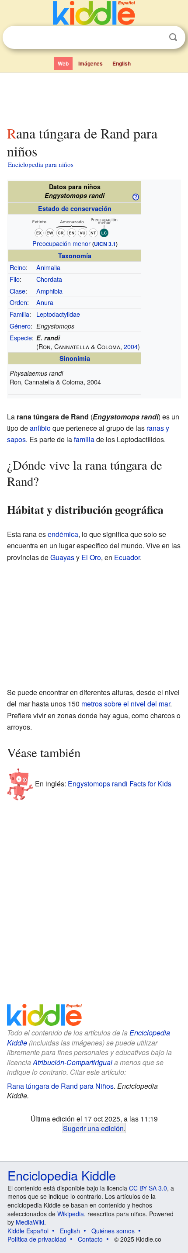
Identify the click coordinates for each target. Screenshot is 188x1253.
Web (63, 63)
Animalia (48, 267)
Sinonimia (74, 358)
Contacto (90, 1239)
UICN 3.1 (105, 244)
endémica (63, 534)
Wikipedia (70, 1213)
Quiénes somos (113, 1230)
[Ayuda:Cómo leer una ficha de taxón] (135, 196)
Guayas (62, 557)
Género (20, 325)
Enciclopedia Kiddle (61, 1175)
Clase (17, 290)
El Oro (91, 557)
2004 (131, 346)
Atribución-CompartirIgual (72, 1062)
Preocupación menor (61, 243)
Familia (19, 313)
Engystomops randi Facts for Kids (119, 784)
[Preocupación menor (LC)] (74, 226)
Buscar (173, 37)
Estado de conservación (74, 208)
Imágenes (90, 63)
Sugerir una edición (93, 1128)
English (121, 63)
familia (84, 439)
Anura (44, 302)
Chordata (49, 279)
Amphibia (49, 290)
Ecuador (127, 557)
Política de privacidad (36, 1239)
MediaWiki (30, 1222)
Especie (21, 337)
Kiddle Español (28, 1230)
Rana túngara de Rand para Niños (60, 1086)
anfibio (40, 428)
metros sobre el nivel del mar (125, 704)
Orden (18, 302)
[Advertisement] (94, 97)
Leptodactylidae (58, 313)
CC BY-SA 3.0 (148, 1188)
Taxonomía (74, 255)
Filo (15, 279)
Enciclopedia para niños (40, 164)
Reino (18, 267)
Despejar (155, 37)
